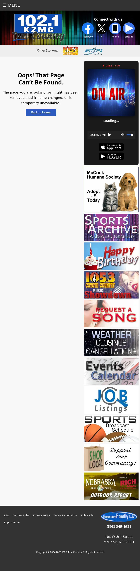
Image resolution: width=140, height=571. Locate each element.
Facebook (87, 36)
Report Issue (12, 522)
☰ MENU (12, 5)
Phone (115, 36)
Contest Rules (21, 515)
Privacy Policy (41, 515)
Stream (129, 36)
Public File (87, 515)
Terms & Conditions (65, 515)
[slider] (130, 135)
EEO (6, 515)
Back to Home (40, 112)
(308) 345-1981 (119, 526)
